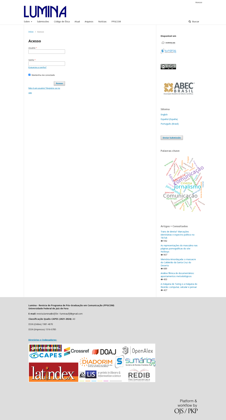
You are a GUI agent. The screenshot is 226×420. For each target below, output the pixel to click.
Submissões (43, 21)
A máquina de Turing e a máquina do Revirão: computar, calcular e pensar (179, 285)
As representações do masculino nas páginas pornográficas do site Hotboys (179, 248)
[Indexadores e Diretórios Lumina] (91, 381)
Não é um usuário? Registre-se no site (44, 90)
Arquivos (89, 21)
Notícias (102, 21)
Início (31, 31)
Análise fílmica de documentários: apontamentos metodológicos (177, 275)
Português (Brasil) (170, 123)
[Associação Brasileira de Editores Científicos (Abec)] (179, 96)
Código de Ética (62, 21)
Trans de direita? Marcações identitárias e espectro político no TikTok (177, 234)
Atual (77, 21)
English (164, 114)
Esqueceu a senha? (37, 67)
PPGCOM (116, 21)
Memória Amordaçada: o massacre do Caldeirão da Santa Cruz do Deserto (178, 262)
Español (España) (169, 119)
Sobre (27, 21)
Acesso (198, 2)
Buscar (195, 21)
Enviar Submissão (172, 137)
